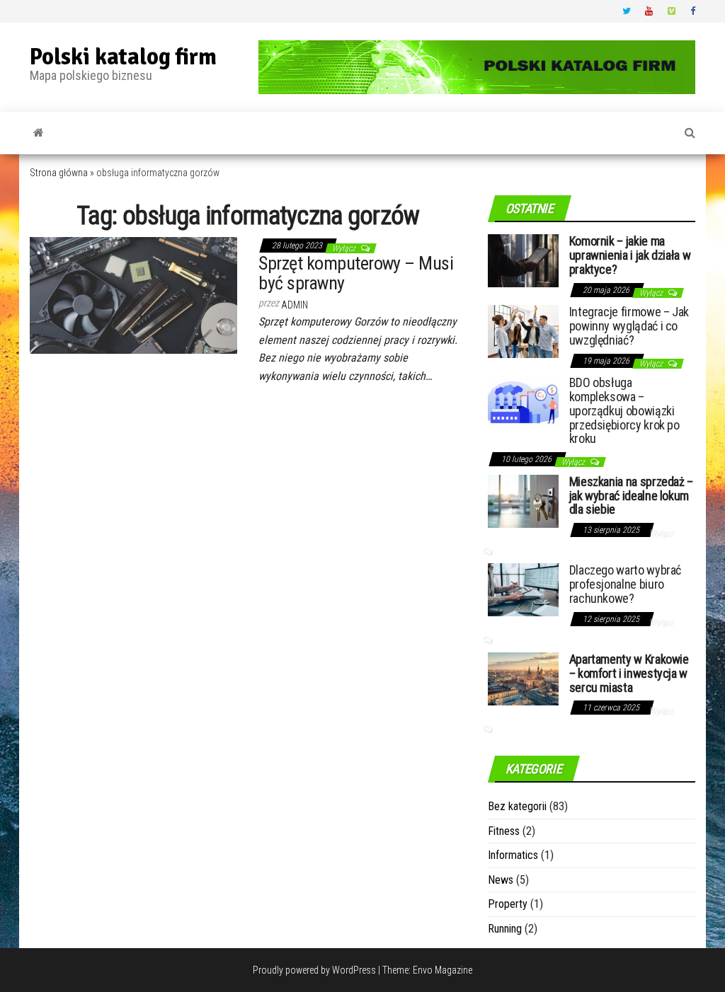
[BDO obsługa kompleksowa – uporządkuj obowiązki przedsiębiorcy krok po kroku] (523, 401)
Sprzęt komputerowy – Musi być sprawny (355, 273)
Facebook (694, 11)
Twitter (626, 11)
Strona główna (59, 172)
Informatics (513, 855)
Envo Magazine (442, 970)
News (500, 880)
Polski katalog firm (123, 57)
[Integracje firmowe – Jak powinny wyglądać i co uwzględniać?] (523, 331)
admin (294, 305)
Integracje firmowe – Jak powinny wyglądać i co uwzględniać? (629, 325)
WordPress (354, 970)
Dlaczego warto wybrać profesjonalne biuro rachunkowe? (625, 584)
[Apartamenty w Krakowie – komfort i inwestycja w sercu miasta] (523, 678)
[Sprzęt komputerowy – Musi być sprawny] (133, 294)
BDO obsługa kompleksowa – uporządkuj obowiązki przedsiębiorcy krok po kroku (624, 410)
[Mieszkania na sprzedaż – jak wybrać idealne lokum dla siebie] (523, 500)
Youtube (649, 11)
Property (507, 904)
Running (505, 928)
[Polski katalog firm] (38, 133)
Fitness (504, 831)
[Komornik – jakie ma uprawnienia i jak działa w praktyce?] (523, 260)
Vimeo (672, 11)
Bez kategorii (517, 806)
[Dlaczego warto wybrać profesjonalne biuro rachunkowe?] (523, 589)
